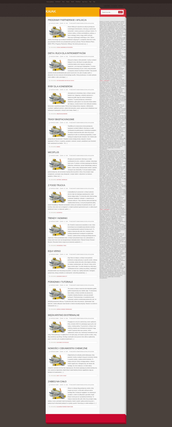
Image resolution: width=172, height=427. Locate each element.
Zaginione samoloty (62, 276)
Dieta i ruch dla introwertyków (67, 53)
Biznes (58, 146)
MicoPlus (53, 152)
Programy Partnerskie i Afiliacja (67, 20)
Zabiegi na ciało (57, 382)
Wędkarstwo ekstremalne (63, 315)
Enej (63, 1)
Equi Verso (54, 251)
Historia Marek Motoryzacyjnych (65, 80)
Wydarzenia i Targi (61, 245)
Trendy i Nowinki (57, 218)
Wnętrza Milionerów (62, 113)
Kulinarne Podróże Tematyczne (65, 406)
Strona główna (50, 1)
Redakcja (78, 1)
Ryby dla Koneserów (60, 87)
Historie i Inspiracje (62, 179)
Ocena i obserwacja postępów (64, 47)
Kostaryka (59, 212)
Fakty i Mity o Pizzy (61, 375)
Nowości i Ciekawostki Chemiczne (67, 348)
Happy (67, 1)
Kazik (72, 1)
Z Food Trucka (56, 185)
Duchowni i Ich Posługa (63, 342)
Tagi (90, 1)
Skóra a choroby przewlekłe (64, 309)
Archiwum (57, 1)
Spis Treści (84, 1)
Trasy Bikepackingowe (61, 120)
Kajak (51, 11)
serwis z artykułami (104, 80)
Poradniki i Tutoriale (60, 282)
